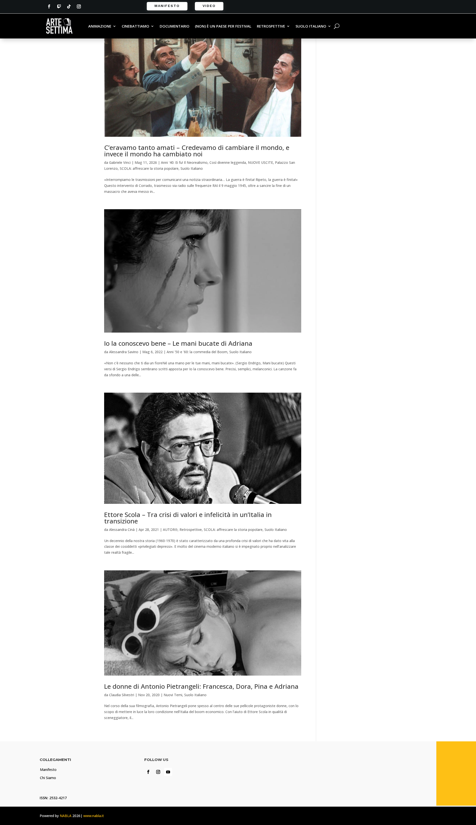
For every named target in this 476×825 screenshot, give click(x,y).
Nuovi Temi (173, 694)
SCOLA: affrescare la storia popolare (149, 168)
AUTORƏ (170, 529)
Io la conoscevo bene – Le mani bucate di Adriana (178, 343)
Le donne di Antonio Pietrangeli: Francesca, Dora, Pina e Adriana (201, 686)
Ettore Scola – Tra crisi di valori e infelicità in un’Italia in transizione (188, 517)
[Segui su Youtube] (168, 772)
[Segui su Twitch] (59, 6)
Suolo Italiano (311, 26)
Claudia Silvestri (121, 694)
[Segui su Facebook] (49, 6)
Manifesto (167, 6)
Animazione (99, 26)
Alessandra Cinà (122, 529)
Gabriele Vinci (120, 162)
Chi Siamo (48, 777)
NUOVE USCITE (260, 162)
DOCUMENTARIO (174, 26)
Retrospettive (271, 26)
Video (209, 6)
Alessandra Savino (123, 351)
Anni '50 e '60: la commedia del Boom (197, 351)
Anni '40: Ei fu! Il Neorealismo (184, 162)
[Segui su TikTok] (69, 6)
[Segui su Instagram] (79, 6)
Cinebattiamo (135, 26)
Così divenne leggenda (227, 162)
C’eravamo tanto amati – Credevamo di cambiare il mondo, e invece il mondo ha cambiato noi (196, 150)
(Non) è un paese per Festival (223, 26)
